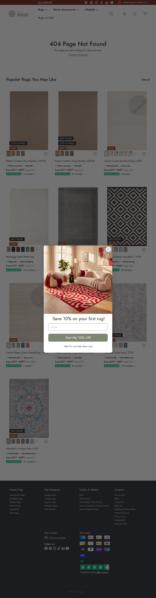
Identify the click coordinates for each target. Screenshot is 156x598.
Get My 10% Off (78, 337)
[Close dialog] (108, 249)
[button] (78, 279)
